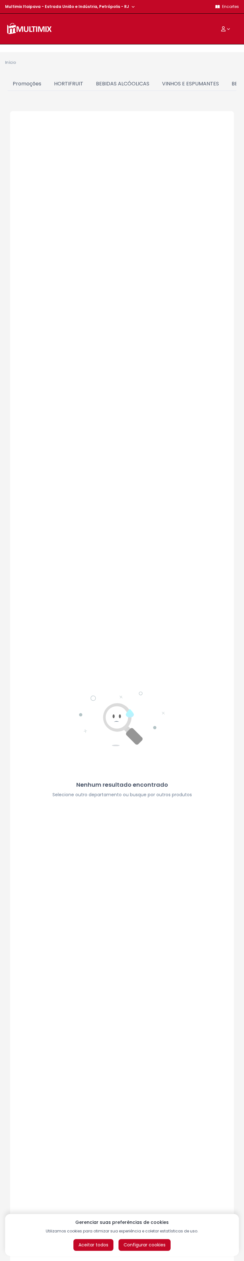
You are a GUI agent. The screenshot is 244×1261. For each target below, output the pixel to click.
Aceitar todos (93, 1245)
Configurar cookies (145, 1245)
